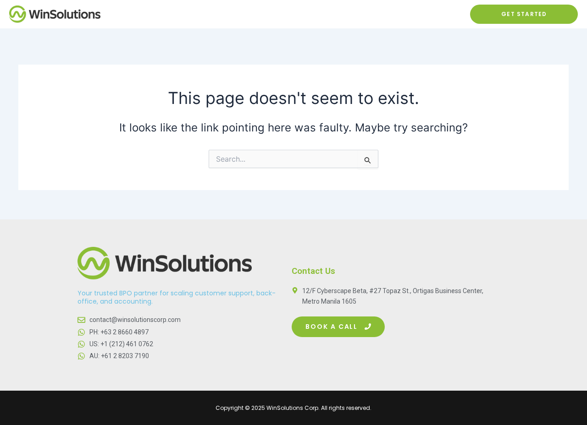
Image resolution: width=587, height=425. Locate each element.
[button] (338, 326)
